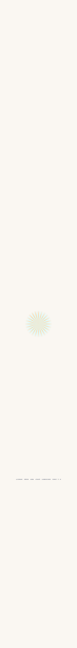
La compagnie (19, 484)
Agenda (32, 484)
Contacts (54, 484)
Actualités (38, 484)
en (60, 484)
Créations (26, 484)
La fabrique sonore (46, 484)
